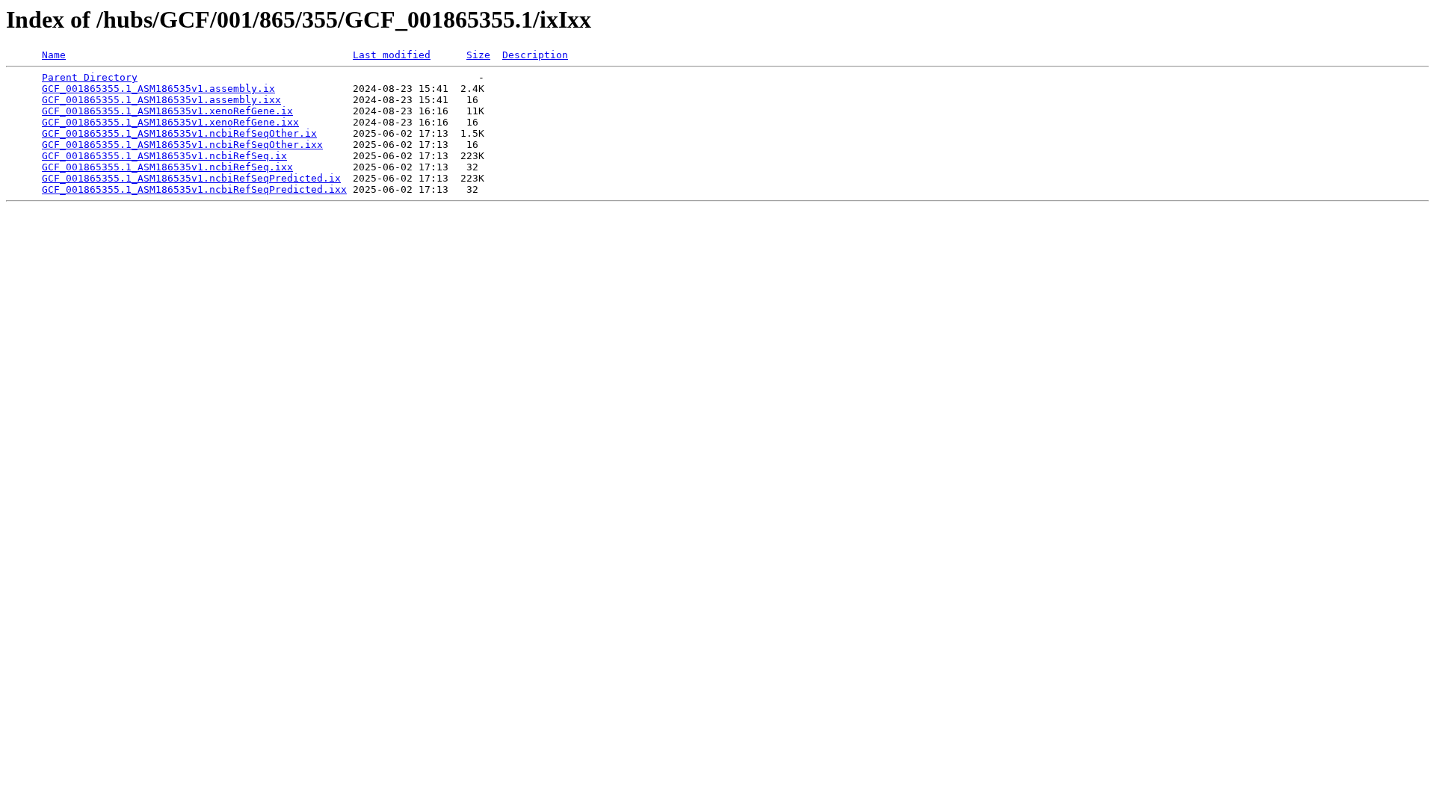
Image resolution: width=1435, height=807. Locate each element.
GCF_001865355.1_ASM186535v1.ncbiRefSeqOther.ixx (182, 144)
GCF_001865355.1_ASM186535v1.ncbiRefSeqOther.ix (179, 133)
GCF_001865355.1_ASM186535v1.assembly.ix (158, 88)
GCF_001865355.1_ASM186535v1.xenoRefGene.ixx (170, 122)
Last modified (391, 55)
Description (535, 55)
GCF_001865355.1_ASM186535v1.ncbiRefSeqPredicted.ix (191, 178)
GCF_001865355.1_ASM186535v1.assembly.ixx (161, 99)
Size (478, 55)
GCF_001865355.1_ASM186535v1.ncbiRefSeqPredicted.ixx (194, 189)
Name (54, 55)
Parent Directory (90, 77)
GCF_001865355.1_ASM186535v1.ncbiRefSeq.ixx (167, 167)
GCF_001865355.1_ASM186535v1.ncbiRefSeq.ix (164, 155)
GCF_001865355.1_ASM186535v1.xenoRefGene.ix (167, 111)
